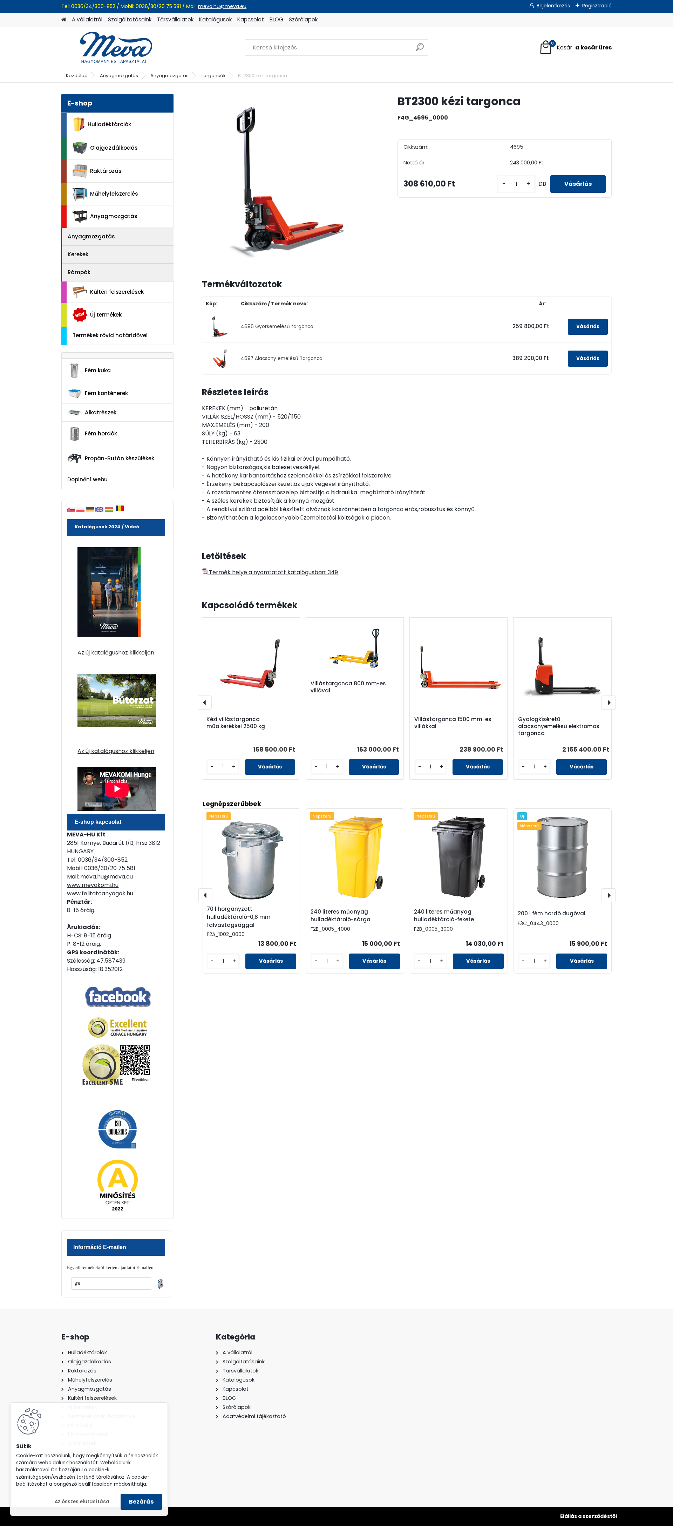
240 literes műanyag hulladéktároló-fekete (444, 915)
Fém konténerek (106, 393)
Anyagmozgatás (119, 75)
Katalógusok (215, 19)
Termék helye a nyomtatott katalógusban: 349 (273, 572)
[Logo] (109, 47)
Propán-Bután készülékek (119, 458)
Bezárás (141, 1502)
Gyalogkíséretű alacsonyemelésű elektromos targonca (558, 726)
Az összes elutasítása (82, 1501)
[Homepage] (63, 20)
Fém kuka (98, 370)
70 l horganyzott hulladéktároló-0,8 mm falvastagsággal (239, 917)
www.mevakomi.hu (92, 885)
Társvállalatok (175, 19)
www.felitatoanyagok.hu (100, 893)
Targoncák (213, 75)
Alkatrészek (100, 412)
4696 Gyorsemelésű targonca (277, 326)
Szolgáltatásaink (129, 19)
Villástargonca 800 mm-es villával (348, 687)
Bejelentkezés (553, 5)
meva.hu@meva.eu (222, 6)
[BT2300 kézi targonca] (288, 180)
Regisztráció (597, 5)
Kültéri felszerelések (117, 292)
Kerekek (78, 254)
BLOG (276, 19)
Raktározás (106, 171)
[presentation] (205, 703)
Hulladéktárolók (109, 124)
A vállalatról (87, 19)
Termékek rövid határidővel (110, 335)
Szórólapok (303, 19)
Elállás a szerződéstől (588, 1516)
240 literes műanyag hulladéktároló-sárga (341, 915)
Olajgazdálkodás (114, 147)
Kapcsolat (250, 19)
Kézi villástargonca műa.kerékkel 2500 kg (235, 723)
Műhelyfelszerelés (114, 193)
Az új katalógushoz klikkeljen (115, 653)
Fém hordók (101, 433)
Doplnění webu (87, 479)
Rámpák (79, 272)
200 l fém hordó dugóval (551, 913)
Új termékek (106, 314)
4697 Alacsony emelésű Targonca (281, 358)
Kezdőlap (77, 75)
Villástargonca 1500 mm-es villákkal (452, 723)
